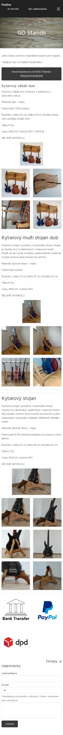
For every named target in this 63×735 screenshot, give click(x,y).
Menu (58, 9)
